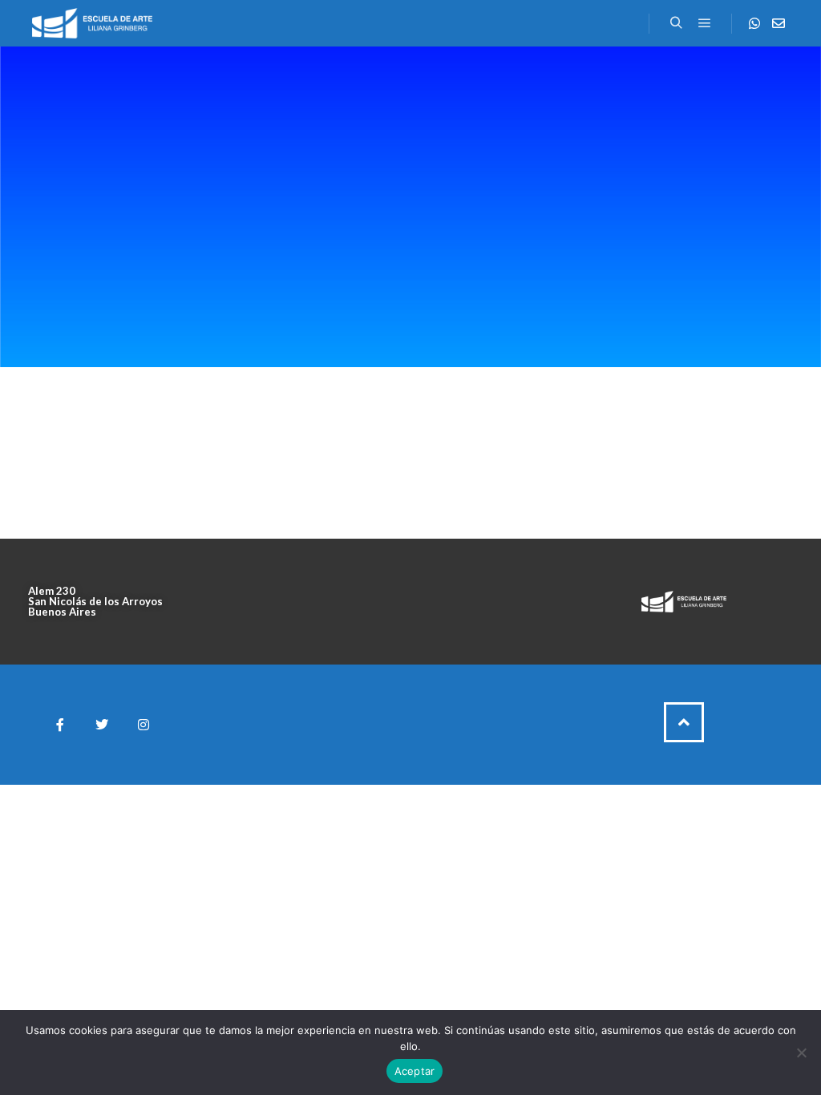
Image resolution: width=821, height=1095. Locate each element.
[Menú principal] (704, 23)
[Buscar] (675, 23)
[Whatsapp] (754, 23)
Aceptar (414, 1071)
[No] (801, 1052)
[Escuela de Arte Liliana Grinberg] (92, 23)
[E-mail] (778, 23)
